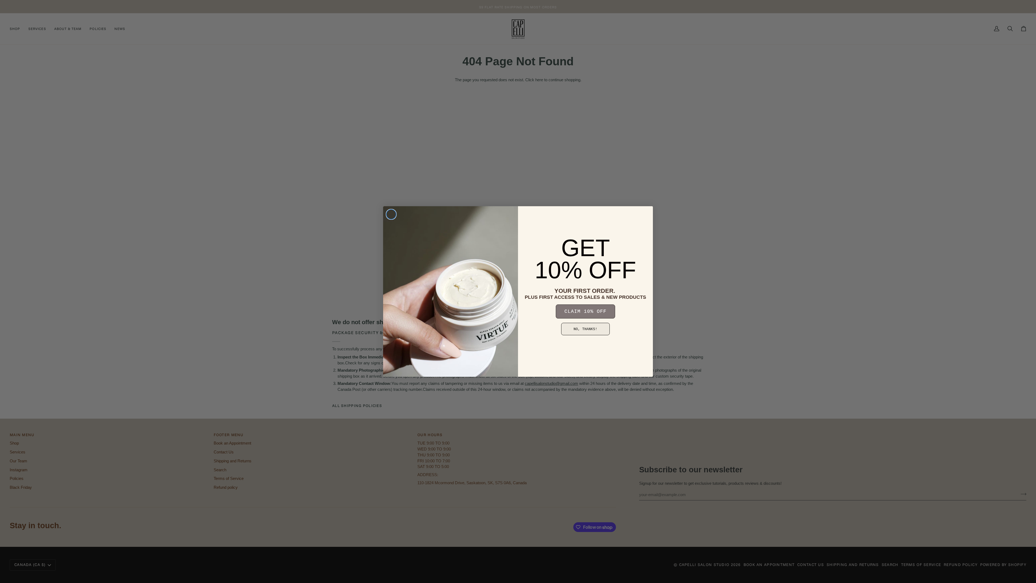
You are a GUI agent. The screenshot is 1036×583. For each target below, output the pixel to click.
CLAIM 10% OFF (585, 311)
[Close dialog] (391, 214)
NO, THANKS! (585, 329)
